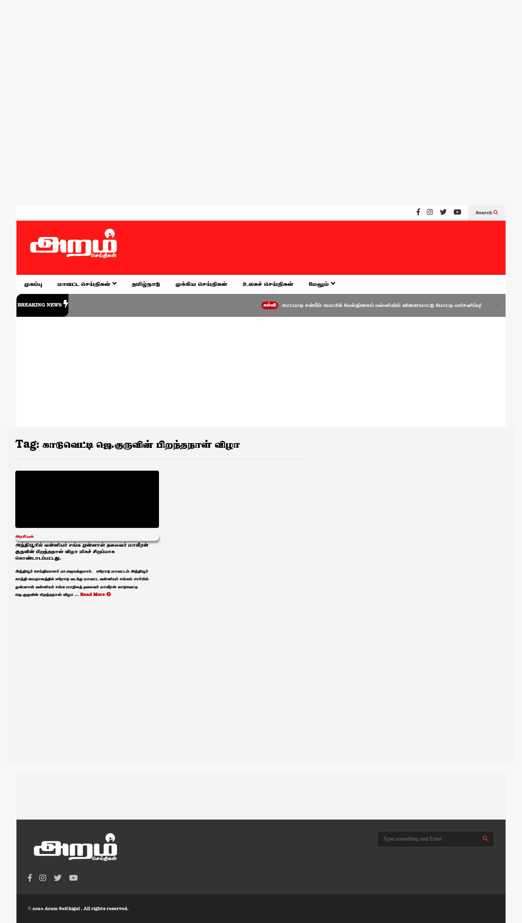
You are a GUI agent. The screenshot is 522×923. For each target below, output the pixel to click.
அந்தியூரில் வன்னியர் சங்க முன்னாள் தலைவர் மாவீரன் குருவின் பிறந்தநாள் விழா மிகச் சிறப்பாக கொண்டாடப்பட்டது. (81, 552)
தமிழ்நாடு (146, 284)
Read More (93, 594)
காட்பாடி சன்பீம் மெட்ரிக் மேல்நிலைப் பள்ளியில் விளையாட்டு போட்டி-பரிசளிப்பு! (369, 305)
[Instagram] (430, 213)
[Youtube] (457, 213)
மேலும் (320, 284)
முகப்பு (33, 284)
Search (484, 213)
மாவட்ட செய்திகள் (84, 284)
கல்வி (257, 305)
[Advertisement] (229, 49)
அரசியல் (24, 536)
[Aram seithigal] (73, 248)
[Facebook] (418, 213)
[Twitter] (443, 213)
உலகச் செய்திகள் (268, 284)
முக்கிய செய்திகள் (201, 284)
